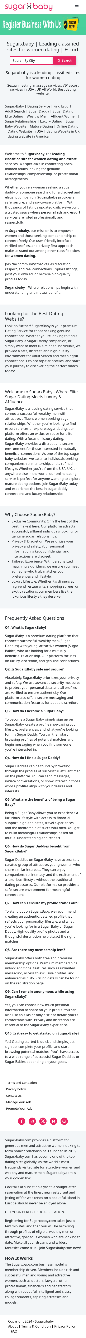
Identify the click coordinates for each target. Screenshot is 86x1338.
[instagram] (32, 1121)
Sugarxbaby (44, 1321)
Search (66, 60)
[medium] (53, 1121)
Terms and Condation (21, 1082)
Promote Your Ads (19, 1108)
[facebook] (21, 1121)
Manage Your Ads (18, 1102)
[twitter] (43, 1121)
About (13, 1326)
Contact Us (14, 1095)
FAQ (14, 1331)
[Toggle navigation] (76, 7)
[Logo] (29, 7)
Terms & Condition (36, 1326)
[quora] (64, 1121)
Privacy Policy (16, 1089)
